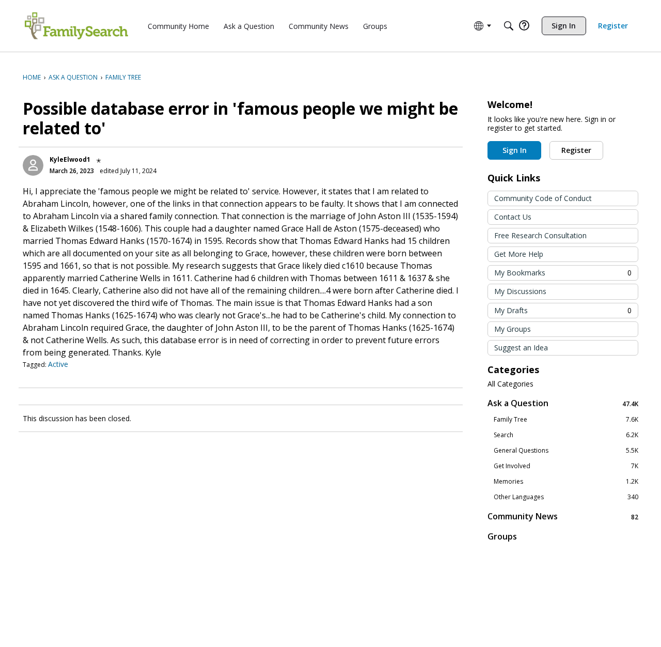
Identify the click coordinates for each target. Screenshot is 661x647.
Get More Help (518, 254)
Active (58, 364)
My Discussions (520, 291)
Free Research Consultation (540, 235)
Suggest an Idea (521, 347)
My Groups (512, 329)
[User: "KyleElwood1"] (33, 165)
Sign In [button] (514, 150)
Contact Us (512, 217)
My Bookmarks (563, 273)
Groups (502, 536)
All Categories (510, 384)
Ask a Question (562, 403)
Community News (562, 516)
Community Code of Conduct (543, 198)
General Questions (566, 450)
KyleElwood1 (70, 159)
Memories (566, 481)
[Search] (508, 26)
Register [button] (576, 150)
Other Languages (566, 497)
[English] (76, 25)
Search (566, 435)
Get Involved (566, 466)
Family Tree (566, 419)
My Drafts (563, 310)
